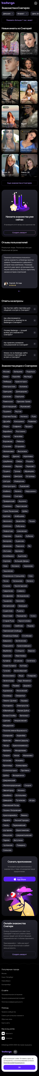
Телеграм (9, 1038)
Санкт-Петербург (7, 977)
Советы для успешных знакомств (13, 1015)
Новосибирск (6, 981)
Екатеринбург (6, 984)
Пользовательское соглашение (12, 994)
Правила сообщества (9, 1012)
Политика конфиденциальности (12, 1002)
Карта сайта (6, 1023)
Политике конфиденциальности (13, 1063)
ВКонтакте (9, 1033)
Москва (4, 973)
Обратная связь (7, 1019)
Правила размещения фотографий (13, 998)
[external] (20, 879)
